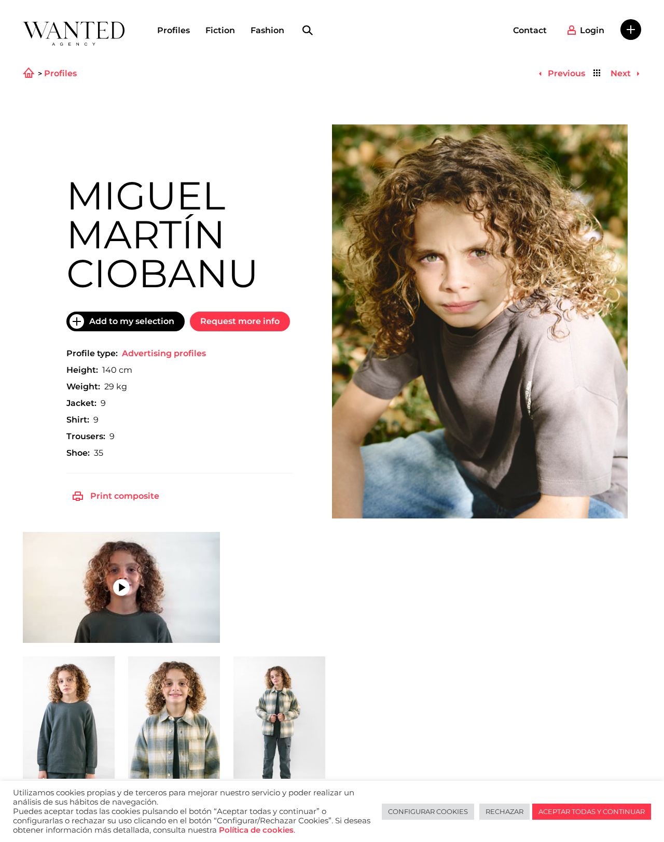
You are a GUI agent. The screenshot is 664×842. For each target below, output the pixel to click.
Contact (530, 30)
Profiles (173, 30)
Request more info (240, 321)
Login (592, 30)
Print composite (124, 496)
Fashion (267, 30)
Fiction (220, 30)
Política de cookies (256, 830)
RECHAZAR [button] (504, 811)
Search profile (307, 30)
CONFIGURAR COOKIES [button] (428, 811)
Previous (565, 73)
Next (622, 73)
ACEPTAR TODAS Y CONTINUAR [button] (591, 811)
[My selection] (630, 29)
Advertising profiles (164, 353)
